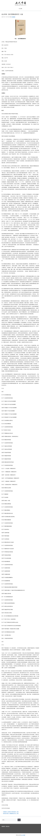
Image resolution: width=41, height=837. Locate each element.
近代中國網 (23, 835)
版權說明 (3, 826)
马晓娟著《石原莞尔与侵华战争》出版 (10, 811)
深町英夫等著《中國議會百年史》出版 (10, 813)
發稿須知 (7, 826)
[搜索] (19, 820)
